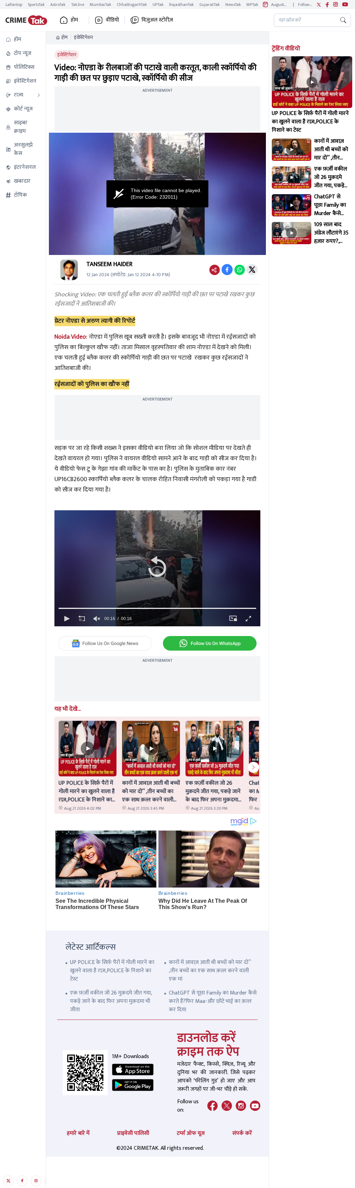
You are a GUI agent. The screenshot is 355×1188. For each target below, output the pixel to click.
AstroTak (58, 4)
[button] (23, 40)
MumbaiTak (100, 4)
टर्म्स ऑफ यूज (191, 1133)
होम (64, 37)
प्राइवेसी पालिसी (133, 1133)
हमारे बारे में (78, 1133)
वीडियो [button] (112, 20)
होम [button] (74, 20)
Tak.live (77, 4)
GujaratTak (209, 4)
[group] (96, 618)
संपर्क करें (242, 1133)
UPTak (158, 4)
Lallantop (14, 4)
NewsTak (233, 4)
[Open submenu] (39, 95)
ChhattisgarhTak (132, 4)
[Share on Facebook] (227, 269)
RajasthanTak (181, 4)
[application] (157, 194)
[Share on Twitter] (252, 269)
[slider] (157, 608)
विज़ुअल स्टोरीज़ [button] (157, 20)
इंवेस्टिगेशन (83, 37)
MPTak (252, 4)
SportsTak (36, 4)
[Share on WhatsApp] (239, 269)
